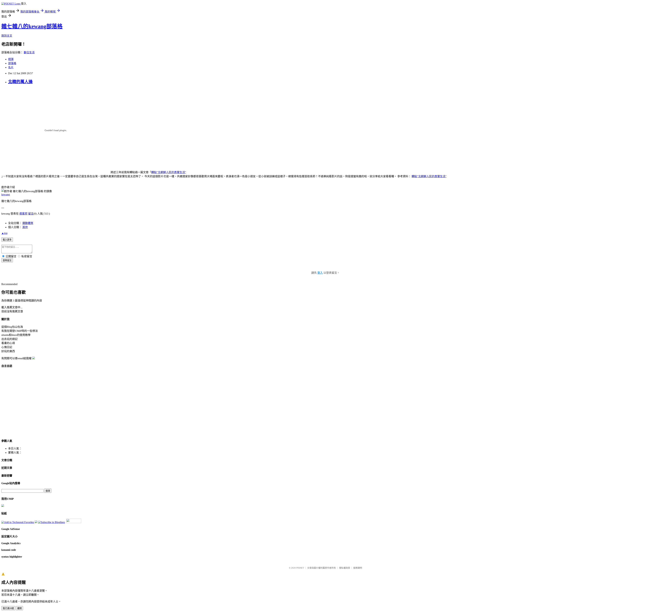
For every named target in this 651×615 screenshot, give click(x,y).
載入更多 (7, 239)
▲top (4, 233)
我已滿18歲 (8, 608)
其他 (25, 227)
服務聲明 (357, 568)
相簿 (11, 59)
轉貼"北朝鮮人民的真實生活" (168, 172)
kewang (5, 194)
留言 (31, 213)
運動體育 (27, 223)
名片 (11, 67)
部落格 (12, 63)
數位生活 (29, 52)
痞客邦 (23, 213)
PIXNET (300, 568)
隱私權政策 (344, 568)
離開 (19, 608)
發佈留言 (7, 260)
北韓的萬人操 (20, 81)
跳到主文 (6, 35)
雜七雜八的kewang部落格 (32, 26)
